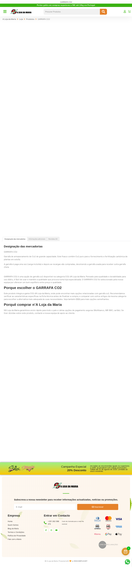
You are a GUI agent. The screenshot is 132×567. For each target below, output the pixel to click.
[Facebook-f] (46, 530)
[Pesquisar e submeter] (103, 12)
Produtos (30, 19)
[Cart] (129, 11)
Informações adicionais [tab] (37, 239)
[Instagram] (51, 530)
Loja (21, 19)
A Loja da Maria (9, 19)
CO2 (78, 299)
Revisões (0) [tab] (52, 239)
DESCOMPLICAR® (80, 561)
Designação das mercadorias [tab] (15, 239)
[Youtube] (56, 530)
